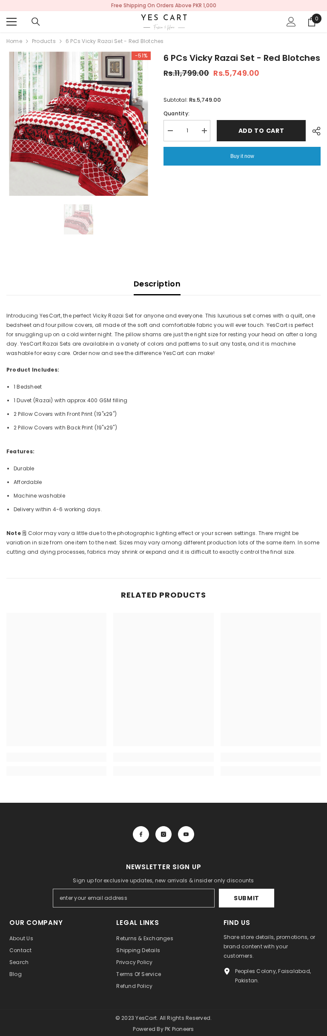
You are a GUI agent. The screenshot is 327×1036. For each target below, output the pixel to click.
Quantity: (176, 113)
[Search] (36, 22)
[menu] (11, 22)
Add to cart (261, 130)
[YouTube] (186, 834)
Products (44, 41)
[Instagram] (163, 834)
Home (14, 41)
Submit (246, 898)
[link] (56, 757)
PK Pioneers (179, 1029)
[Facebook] (141, 834)
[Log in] (291, 21)
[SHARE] (313, 131)
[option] (78, 124)
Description (157, 283)
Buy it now (242, 156)
